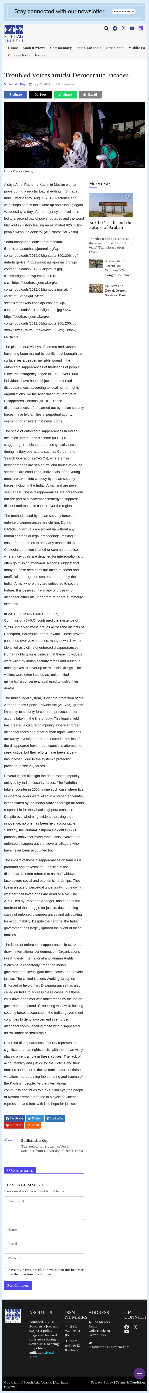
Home (13, 48)
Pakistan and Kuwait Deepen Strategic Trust (115, 290)
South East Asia (89, 48)
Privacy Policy (102, 1382)
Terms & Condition (130, 1382)
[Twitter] (124, 28)
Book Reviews (34, 48)
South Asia (115, 48)
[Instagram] (140, 28)
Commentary (61, 48)
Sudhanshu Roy (15, 84)
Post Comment (18, 1285)
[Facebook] (115, 28)
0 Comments (66, 84)
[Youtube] (132, 28)
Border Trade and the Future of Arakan (110, 225)
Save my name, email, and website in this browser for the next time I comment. (46, 1272)
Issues (40, 55)
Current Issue (19, 55)
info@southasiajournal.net (109, 1347)
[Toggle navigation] (106, 28)
